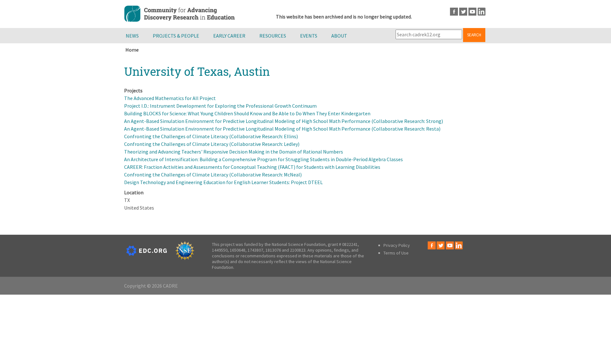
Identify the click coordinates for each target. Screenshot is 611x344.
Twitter (463, 12)
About (339, 35)
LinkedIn (482, 12)
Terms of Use (396, 253)
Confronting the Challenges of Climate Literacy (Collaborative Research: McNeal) (213, 174)
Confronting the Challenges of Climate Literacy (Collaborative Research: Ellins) (211, 136)
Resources (272, 35)
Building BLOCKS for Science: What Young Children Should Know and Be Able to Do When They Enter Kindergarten (247, 113)
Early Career (229, 35)
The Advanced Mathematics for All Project (170, 98)
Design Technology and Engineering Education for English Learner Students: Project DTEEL (223, 182)
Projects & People (176, 35)
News (132, 35)
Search (474, 35)
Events (308, 35)
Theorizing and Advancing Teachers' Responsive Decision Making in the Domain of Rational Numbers (233, 151)
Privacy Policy (396, 245)
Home (132, 50)
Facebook (454, 12)
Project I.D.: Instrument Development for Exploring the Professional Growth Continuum (220, 106)
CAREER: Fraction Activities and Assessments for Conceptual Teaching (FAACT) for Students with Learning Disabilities (252, 167)
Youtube (472, 12)
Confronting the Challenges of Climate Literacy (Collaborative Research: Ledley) (211, 144)
